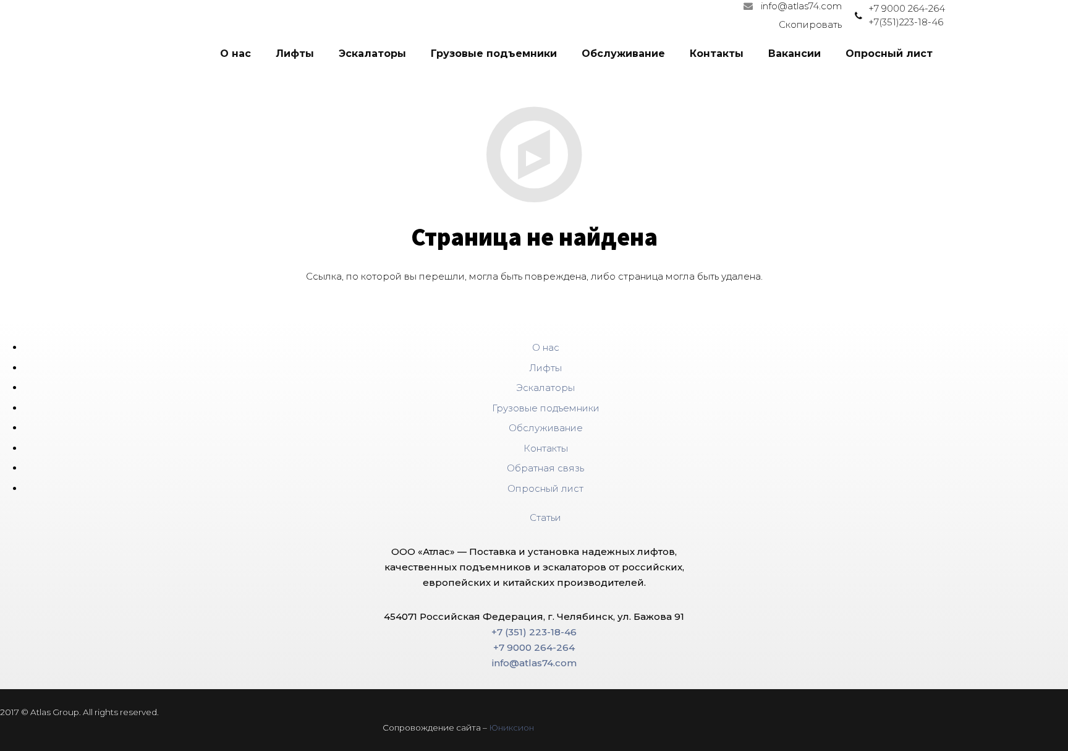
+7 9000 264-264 (906, 8)
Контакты (545, 448)
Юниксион (511, 727)
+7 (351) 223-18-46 (534, 632)
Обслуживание (546, 428)
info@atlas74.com (801, 6)
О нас (545, 347)
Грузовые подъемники (546, 408)
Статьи (545, 517)
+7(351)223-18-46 (905, 22)
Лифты (545, 368)
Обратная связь (545, 468)
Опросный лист (545, 488)
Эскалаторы (545, 387)
